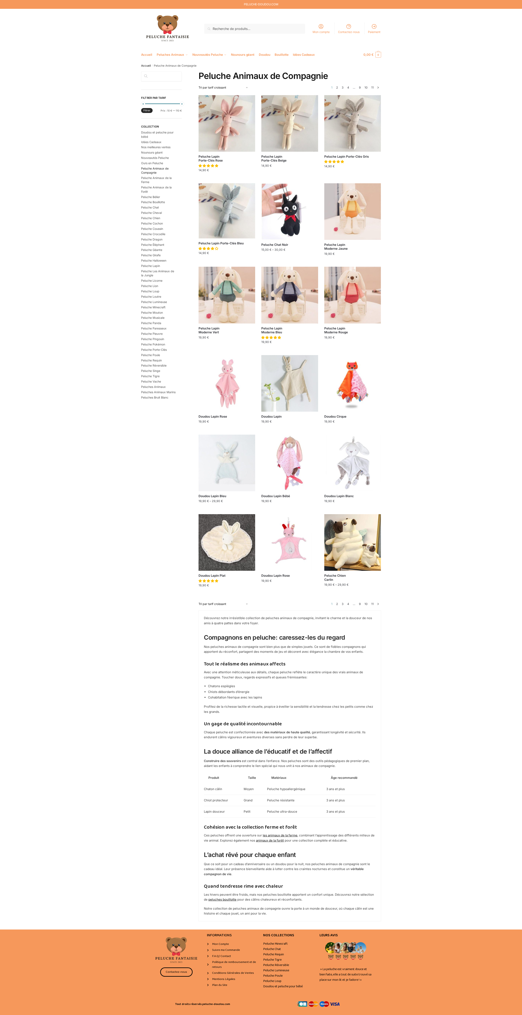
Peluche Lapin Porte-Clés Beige (274, 159)
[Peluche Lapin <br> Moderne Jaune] (352, 211)
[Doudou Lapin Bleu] (227, 463)
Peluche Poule (150, 355)
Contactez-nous (349, 32)
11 (372, 87)
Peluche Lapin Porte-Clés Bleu (221, 243)
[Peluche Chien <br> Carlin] (352, 542)
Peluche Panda (151, 323)
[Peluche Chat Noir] (289, 211)
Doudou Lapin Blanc (339, 496)
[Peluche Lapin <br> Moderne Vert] (227, 295)
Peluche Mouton (152, 312)
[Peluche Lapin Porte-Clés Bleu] (227, 211)
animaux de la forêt (270, 840)
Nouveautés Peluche (155, 157)
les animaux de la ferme (280, 835)
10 (366, 87)
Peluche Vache (151, 381)
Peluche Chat (150, 207)
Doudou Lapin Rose (213, 416)
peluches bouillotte (222, 899)
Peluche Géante (151, 250)
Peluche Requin (151, 360)
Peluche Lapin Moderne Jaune (336, 247)
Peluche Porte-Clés (154, 349)
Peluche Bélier (150, 197)
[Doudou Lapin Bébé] (289, 463)
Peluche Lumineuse (154, 302)
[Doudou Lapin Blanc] (352, 463)
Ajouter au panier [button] (227, 179)
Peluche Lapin (150, 266)
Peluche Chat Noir (274, 245)
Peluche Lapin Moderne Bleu (271, 330)
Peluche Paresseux (154, 328)
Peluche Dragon (151, 239)
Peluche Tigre (150, 376)
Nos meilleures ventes (155, 147)
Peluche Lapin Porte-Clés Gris (346, 156)
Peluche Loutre (151, 296)
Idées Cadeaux (151, 142)
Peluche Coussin (152, 228)
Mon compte (321, 32)
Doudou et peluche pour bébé (283, 986)
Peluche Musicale (152, 317)
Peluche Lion (149, 286)
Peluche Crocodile (153, 234)
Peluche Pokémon (153, 344)
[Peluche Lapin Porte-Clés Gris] (352, 123)
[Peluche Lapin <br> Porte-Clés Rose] (227, 123)
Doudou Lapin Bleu (212, 496)
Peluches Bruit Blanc (154, 397)
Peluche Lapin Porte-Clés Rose (211, 159)
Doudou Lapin (271, 416)
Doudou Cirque (335, 416)
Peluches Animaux (153, 386)
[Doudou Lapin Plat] (227, 542)
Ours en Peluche (152, 163)
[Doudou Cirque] (352, 383)
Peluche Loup (150, 291)
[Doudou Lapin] (289, 383)
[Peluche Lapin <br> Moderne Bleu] (289, 295)
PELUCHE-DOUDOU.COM (261, 4)
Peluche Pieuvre (152, 333)
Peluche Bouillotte (153, 202)
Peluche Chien (150, 218)
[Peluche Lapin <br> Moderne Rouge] (352, 295)
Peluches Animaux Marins (158, 392)
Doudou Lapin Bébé (275, 496)
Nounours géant (152, 152)
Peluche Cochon (152, 223)
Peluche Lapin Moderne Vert (209, 330)
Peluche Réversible (154, 365)
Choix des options (290, 258)
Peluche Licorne (151, 280)
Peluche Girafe (151, 255)
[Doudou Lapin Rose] (227, 383)
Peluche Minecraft (153, 307)
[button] (209, 166)
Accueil (146, 65)
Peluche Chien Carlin (335, 578)
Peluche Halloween (153, 260)
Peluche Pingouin (152, 339)
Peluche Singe (150, 371)
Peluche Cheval (151, 212)
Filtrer (146, 110)
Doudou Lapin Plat (212, 576)
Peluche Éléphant (152, 244)
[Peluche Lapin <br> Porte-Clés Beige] (289, 123)
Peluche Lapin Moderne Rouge (336, 330)
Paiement (374, 32)
